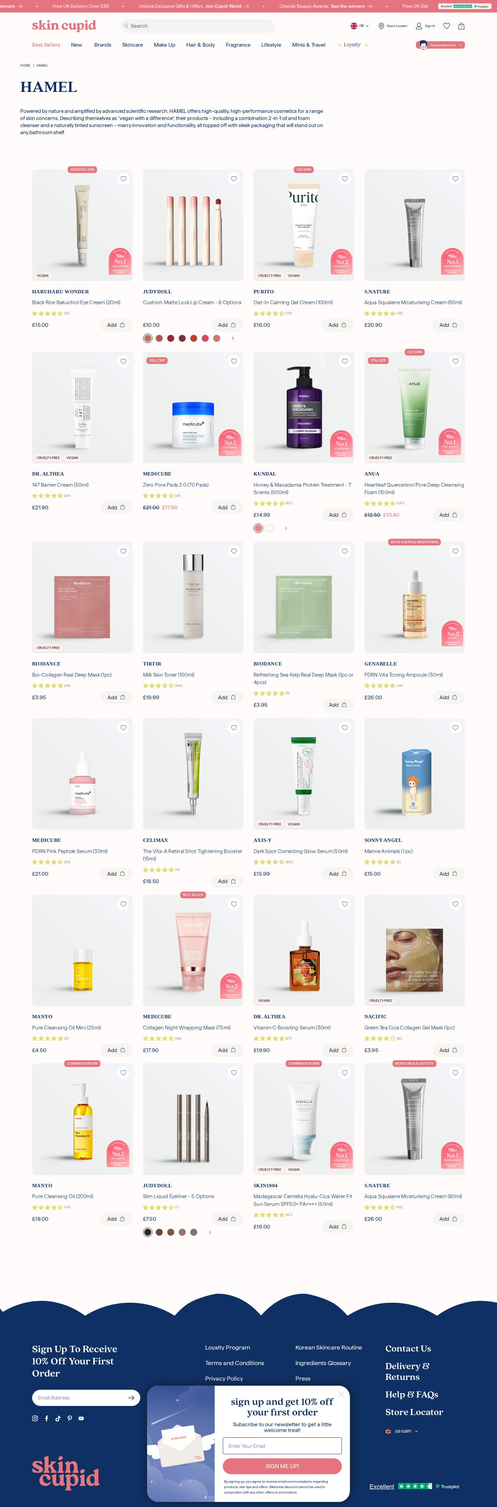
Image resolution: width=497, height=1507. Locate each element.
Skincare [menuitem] (132, 45)
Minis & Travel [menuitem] (309, 45)
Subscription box (443, 45)
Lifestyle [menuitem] (271, 45)
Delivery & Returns (407, 1372)
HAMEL (42, 65)
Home (25, 65)
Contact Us (408, 1349)
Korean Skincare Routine (328, 1347)
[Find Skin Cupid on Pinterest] (70, 1418)
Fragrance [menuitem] (238, 45)
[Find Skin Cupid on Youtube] (81, 1418)
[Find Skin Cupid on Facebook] (47, 1418)
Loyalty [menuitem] (352, 45)
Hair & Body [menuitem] (200, 45)
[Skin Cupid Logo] (64, 26)
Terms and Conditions (234, 1363)
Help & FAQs (411, 1395)
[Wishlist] (446, 26)
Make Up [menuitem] (164, 45)
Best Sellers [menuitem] (46, 45)
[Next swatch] (233, 338)
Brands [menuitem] (102, 45)
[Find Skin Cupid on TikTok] (58, 1418)
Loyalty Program (227, 1347)
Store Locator (414, 1412)
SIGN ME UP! (282, 1466)
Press (302, 1378)
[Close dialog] (341, 1394)
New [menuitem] (76, 45)
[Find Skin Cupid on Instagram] (35, 1418)
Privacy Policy (224, 1378)
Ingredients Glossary (323, 1363)
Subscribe (131, 1397)
